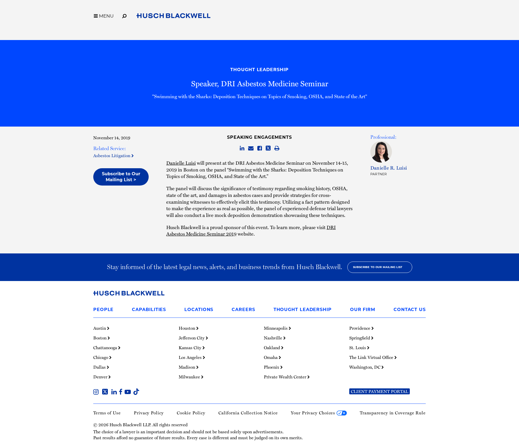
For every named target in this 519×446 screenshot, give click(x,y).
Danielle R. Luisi (388, 167)
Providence (360, 328)
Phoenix (272, 367)
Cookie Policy (191, 412)
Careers (243, 309)
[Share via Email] (251, 148)
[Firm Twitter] (106, 392)
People (103, 309)
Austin (100, 328)
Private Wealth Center (285, 377)
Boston (100, 338)
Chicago (101, 357)
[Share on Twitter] (268, 148)
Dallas (100, 367)
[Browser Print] (277, 148)
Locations (198, 309)
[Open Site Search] (124, 15)
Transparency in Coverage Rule (393, 412)
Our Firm (362, 309)
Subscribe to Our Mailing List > (121, 176)
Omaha (271, 357)
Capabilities (149, 309)
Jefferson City (192, 338)
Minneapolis (276, 328)
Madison (187, 367)
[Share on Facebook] (259, 148)
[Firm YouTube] (129, 392)
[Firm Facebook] (122, 392)
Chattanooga (105, 348)
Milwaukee (190, 377)
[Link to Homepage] (174, 17)
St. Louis (358, 348)
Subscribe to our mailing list (377, 267)
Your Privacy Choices (314, 412)
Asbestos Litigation (112, 155)
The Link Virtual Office (371, 357)
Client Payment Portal (379, 391)
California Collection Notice (248, 412)
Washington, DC (365, 367)
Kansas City (190, 348)
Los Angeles (191, 357)
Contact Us (410, 309)
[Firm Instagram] (97, 392)
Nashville (273, 338)
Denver (100, 377)
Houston (187, 328)
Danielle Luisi (181, 162)
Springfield (360, 338)
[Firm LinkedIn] (115, 392)
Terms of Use (107, 412)
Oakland (272, 348)
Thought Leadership (259, 69)
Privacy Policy (149, 412)
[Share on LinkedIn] (242, 148)
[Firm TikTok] (136, 392)
